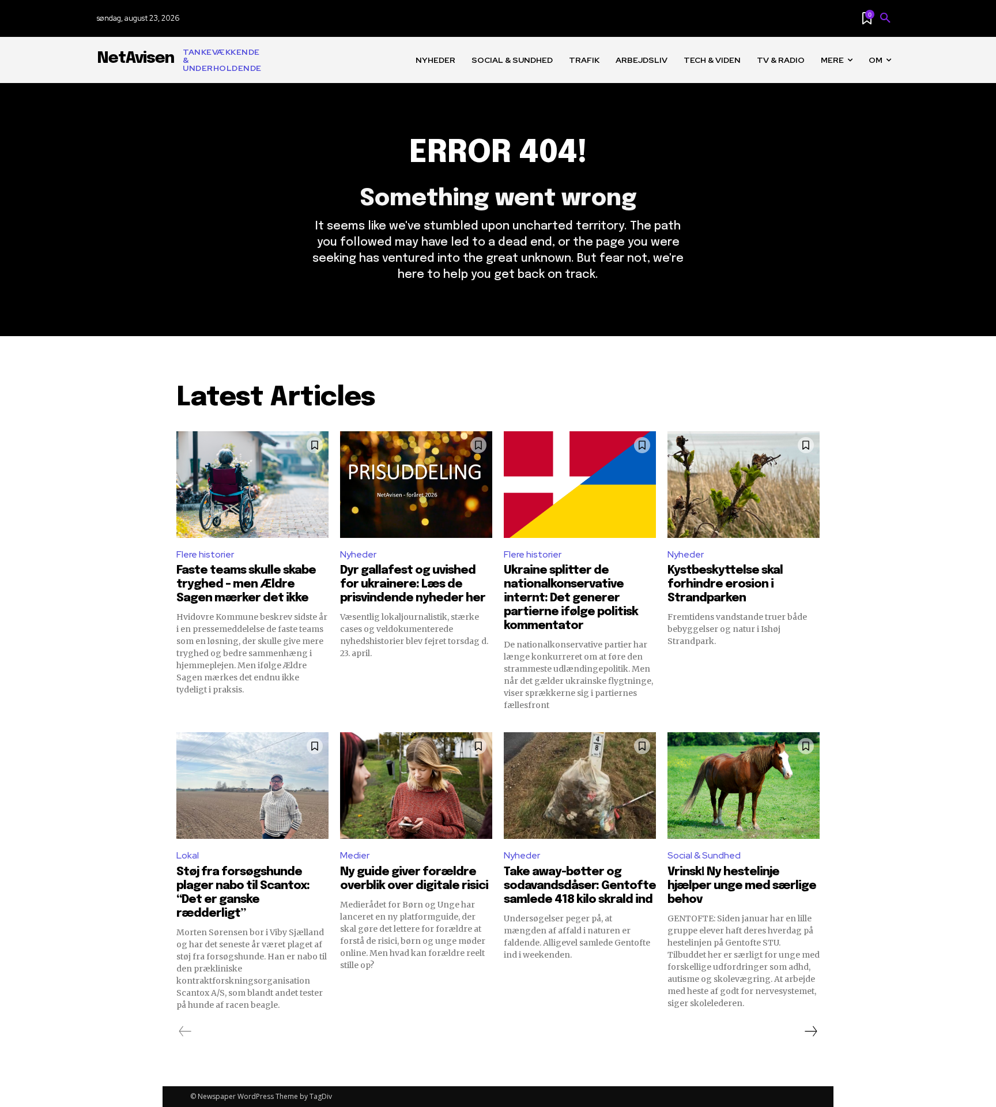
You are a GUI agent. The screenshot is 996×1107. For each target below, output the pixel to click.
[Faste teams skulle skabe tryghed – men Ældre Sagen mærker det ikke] (252, 484)
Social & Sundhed (704, 855)
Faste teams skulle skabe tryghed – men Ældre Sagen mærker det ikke (246, 584)
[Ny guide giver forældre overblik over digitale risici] (416, 785)
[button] (885, 18)
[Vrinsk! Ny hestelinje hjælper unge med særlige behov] (743, 785)
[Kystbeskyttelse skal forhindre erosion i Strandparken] (743, 484)
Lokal (187, 855)
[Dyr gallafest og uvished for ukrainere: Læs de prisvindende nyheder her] (416, 484)
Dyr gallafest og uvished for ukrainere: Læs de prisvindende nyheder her (412, 584)
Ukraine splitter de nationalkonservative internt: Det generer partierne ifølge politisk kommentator (571, 598)
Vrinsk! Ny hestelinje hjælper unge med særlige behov (741, 886)
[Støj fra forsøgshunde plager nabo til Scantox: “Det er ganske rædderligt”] (252, 785)
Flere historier (205, 554)
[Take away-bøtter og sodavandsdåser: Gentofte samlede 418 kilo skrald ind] (580, 785)
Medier (354, 855)
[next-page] (810, 1031)
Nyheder (358, 554)
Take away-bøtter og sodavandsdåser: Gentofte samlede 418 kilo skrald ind (580, 886)
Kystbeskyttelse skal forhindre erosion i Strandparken (725, 584)
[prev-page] (185, 1031)
